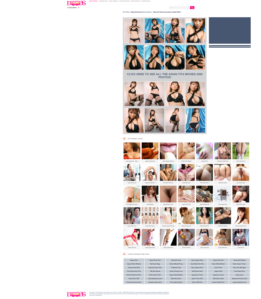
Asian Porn (218, 267)
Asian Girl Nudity (239, 260)
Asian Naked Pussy (176, 264)
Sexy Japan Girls (197, 260)
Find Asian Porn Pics (134, 282)
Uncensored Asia (134, 267)
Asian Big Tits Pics (197, 264)
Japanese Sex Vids (155, 267)
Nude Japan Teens (239, 264)
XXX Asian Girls (197, 271)
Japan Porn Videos (124, 1)
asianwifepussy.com (155, 278)
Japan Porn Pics (135, 1)
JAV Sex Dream (155, 271)
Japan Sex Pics (218, 260)
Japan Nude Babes (176, 275)
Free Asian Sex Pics (134, 271)
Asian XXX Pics (197, 282)
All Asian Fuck (176, 260)
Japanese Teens (197, 275)
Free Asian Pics (239, 271)
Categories (72, 7)
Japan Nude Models (134, 264)
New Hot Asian (176, 278)
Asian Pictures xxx (176, 271)
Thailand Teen (176, 267)
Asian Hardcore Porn (134, 275)
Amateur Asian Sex (155, 282)
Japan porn (239, 275)
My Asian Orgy (155, 264)
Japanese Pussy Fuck (239, 278)
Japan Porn (134, 260)
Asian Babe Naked (218, 264)
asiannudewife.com (239, 282)
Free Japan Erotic (176, 282)
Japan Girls (218, 271)
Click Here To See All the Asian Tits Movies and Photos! (165, 76)
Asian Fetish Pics (218, 282)
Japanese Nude (146, 1)
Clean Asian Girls (155, 275)
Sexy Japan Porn (197, 267)
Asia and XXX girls (239, 267)
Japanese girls (103, 1)
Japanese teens (218, 275)
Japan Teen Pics (197, 278)
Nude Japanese (113, 1)
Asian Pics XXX (134, 278)
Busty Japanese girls (76, 3)
